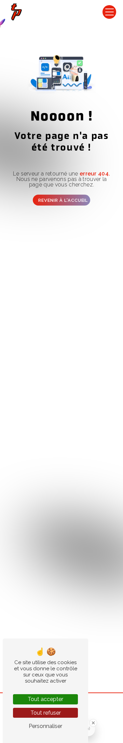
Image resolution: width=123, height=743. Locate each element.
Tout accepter (45, 699)
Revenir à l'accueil (63, 200)
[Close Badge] (93, 722)
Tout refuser (45, 713)
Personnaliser (45, 726)
